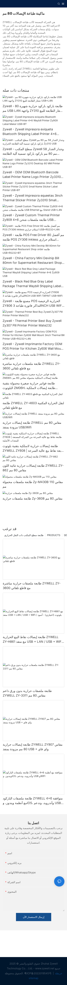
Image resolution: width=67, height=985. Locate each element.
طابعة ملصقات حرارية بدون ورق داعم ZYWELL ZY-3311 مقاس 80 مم (27, 693)
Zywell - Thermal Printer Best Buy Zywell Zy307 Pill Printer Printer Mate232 (32, 323)
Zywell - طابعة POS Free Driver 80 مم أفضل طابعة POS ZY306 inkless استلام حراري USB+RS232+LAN (33, 237)
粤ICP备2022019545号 (38, 973)
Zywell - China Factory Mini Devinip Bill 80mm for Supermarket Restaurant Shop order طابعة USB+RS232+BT (32, 260)
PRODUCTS (53, 535)
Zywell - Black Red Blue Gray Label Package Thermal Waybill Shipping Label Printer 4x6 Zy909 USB (32, 284)
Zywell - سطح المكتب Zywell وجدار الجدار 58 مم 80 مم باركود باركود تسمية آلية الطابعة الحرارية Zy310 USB (33, 151)
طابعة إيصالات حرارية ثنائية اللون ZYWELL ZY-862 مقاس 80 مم (33, 468)
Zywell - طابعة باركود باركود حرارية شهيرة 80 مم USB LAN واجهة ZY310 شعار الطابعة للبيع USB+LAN (33, 108)
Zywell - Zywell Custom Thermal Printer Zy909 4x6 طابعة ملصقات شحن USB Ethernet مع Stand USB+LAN (31, 217)
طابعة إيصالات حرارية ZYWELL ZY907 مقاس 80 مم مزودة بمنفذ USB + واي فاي (33, 747)
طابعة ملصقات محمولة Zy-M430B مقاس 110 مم (33, 484)
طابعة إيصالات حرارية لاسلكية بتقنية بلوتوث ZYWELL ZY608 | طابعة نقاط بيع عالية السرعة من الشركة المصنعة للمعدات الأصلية (33, 448)
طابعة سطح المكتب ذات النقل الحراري (23, 535)
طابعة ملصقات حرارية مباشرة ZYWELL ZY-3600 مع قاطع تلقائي (31, 366)
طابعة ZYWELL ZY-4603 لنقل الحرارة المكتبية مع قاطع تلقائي (33, 405)
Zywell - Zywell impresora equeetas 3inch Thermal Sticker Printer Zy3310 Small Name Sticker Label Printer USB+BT (33, 198)
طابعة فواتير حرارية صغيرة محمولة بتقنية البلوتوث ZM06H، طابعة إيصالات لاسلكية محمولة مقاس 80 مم (29, 385)
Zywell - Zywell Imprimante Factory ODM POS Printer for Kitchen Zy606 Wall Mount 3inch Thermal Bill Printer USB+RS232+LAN (33, 346)
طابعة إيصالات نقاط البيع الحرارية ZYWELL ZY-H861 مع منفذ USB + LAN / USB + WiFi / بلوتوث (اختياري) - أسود (33, 639)
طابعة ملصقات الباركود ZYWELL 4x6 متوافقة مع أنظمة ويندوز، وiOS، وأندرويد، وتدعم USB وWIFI (33, 801)
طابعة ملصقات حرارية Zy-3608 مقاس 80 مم (33, 498)
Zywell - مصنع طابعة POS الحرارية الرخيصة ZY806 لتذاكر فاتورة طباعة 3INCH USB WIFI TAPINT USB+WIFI (33, 303)
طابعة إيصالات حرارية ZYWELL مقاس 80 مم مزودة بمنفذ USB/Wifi (32, 425)
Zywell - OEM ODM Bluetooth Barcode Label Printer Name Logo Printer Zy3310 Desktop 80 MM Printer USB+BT (32, 174)
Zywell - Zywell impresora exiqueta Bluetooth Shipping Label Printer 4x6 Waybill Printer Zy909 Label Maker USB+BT (30, 131)
